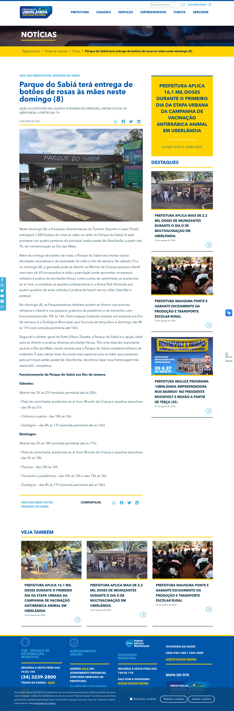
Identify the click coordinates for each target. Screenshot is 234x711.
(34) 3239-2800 (38, 677)
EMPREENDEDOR (153, 12)
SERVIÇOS (125, 12)
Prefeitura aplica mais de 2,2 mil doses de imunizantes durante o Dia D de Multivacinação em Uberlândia (181, 226)
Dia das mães (31, 76)
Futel (47, 76)
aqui (51, 683)
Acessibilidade (197, 5)
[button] (116, 122)
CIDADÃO (103, 12)
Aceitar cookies (201, 699)
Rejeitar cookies (174, 699)
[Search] (183, 5)
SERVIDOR (200, 12)
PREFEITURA (80, 12)
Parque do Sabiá (67, 76)
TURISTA (179, 12)
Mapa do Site (177, 675)
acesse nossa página (133, 683)
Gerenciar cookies (144, 699)
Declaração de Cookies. (45, 703)
